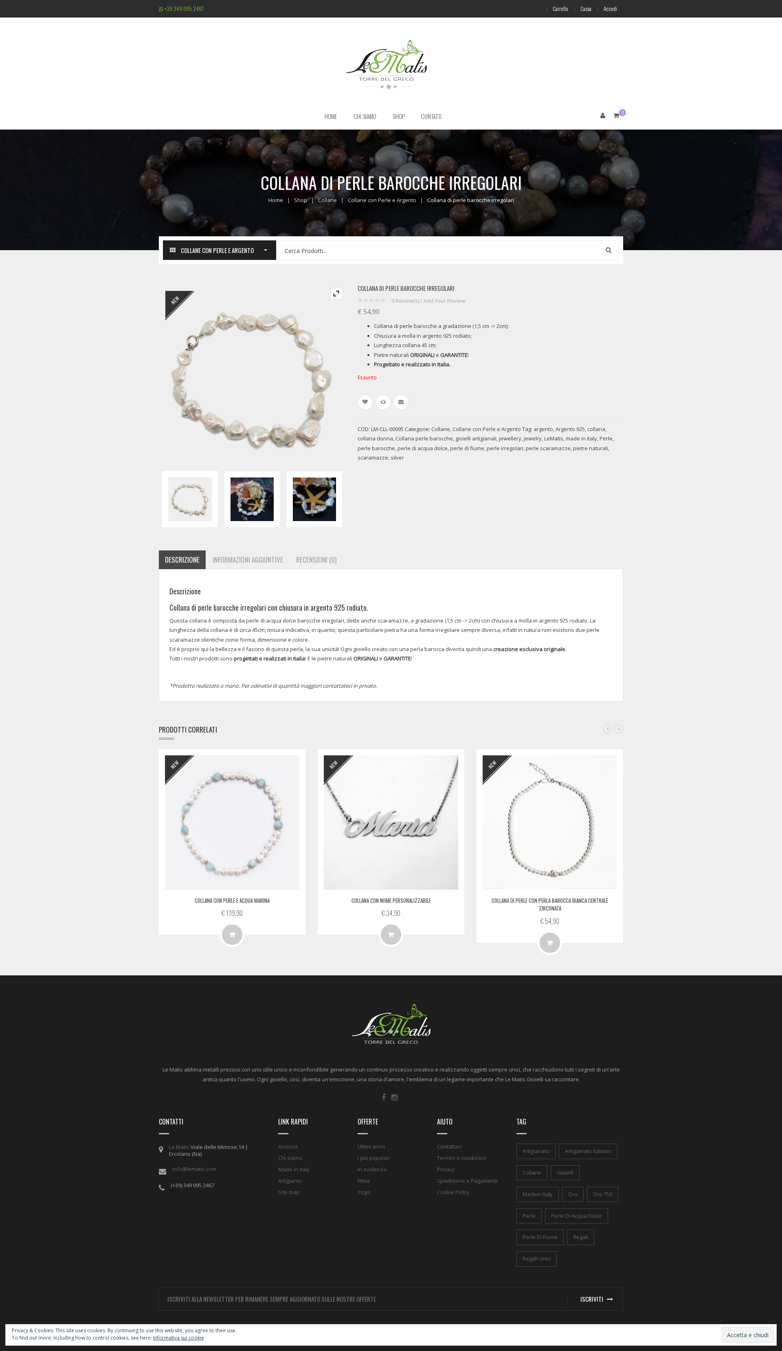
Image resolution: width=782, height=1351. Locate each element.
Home (275, 200)
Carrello (560, 8)
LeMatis (553, 438)
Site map (289, 1192)
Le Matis (179, 1147)
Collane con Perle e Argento (382, 200)
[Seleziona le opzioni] (391, 934)
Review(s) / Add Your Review (428, 300)
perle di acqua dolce (423, 448)
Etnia (364, 1181)
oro (573, 1194)
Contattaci (449, 1146)
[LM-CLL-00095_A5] (314, 499)
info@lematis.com (194, 1169)
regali (580, 1237)
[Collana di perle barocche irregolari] (190, 499)
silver (397, 457)
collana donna (375, 438)
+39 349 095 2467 (183, 8)
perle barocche (376, 448)
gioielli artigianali (475, 438)
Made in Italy (294, 1169)
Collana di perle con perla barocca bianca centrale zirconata (550, 904)
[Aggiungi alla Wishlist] (365, 402)
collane (532, 1172)
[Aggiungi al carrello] (550, 943)
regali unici (537, 1258)
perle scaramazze (548, 448)
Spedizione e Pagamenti (467, 1181)
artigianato (536, 1151)
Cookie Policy (453, 1192)
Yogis (364, 1192)
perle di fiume (467, 448)
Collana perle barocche (424, 438)
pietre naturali (590, 448)
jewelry (533, 438)
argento (543, 429)
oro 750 (602, 1194)
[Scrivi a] (401, 402)
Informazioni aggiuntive (248, 559)
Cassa (585, 8)
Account (288, 1146)
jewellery (510, 438)
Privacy (446, 1169)
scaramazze (373, 457)
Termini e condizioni (461, 1158)
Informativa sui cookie (178, 1337)
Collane (327, 200)
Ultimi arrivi (371, 1146)
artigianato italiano (588, 1151)
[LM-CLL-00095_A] (252, 499)
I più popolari (374, 1158)
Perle (606, 438)
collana (596, 429)
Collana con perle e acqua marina (232, 900)
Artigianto (290, 1181)
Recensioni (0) (316, 559)
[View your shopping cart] (616, 115)
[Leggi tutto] (232, 934)
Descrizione (182, 559)
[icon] (384, 1097)
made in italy (581, 438)
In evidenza (372, 1169)
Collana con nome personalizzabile (391, 900)
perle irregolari (505, 448)
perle (529, 1215)
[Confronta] (383, 402)
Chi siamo (290, 1158)
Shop (300, 200)
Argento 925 (570, 429)
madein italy (538, 1194)
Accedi (610, 8)
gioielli (565, 1172)
